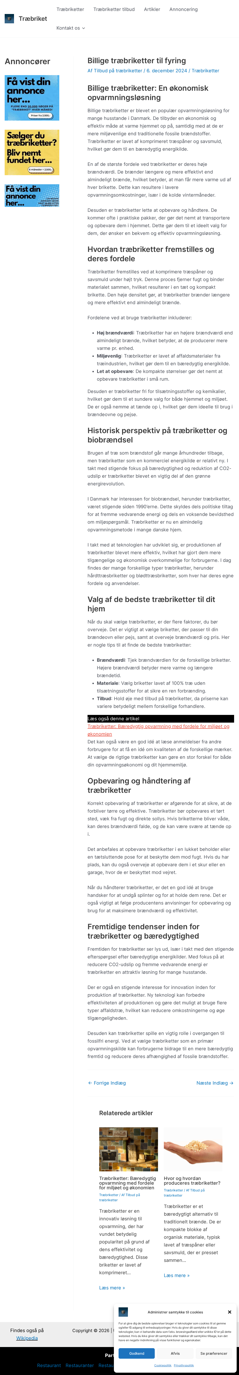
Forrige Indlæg (107, 1083)
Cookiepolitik (163, 1365)
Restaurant (49, 1365)
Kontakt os (68, 28)
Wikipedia (27, 1338)
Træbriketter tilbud (114, 9)
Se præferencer (213, 1353)
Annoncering (183, 9)
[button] (229, 1312)
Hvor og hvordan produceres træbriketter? (192, 1181)
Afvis (175, 1353)
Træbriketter (70, 9)
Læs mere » (112, 1288)
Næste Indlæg (215, 1083)
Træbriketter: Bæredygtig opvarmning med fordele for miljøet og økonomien (127, 1183)
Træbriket (33, 18)
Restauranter (80, 1365)
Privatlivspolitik (184, 1365)
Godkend (136, 1353)
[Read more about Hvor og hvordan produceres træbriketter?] (193, 1149)
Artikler (152, 9)
